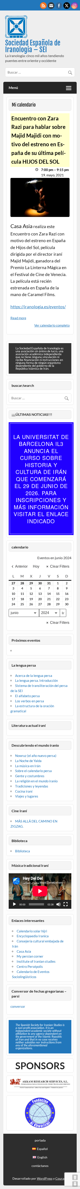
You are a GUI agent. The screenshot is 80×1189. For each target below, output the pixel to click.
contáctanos (40, 1165)
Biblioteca (22, 851)
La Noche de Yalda (28, 761)
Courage (61, 1178)
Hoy (36, 566)
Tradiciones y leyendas (31, 786)
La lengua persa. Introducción (36, 680)
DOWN (75, 1184)
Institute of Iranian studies (36, 961)
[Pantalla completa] (65, 904)
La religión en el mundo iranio (36, 781)
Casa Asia (24, 951)
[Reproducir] (14, 904)
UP (75, 1177)
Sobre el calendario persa (33, 771)
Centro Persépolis (30, 966)
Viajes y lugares (26, 796)
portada (40, 1140)
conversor (17, 1006)
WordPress (44, 1178)
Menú (13, 87)
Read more (18, 318)
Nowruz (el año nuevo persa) (35, 756)
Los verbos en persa (29, 701)
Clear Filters (59, 566)
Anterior (21, 566)
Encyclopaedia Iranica (33, 936)
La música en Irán (27, 766)
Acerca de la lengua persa (33, 676)
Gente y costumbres (29, 776)
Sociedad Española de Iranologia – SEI (32, 46)
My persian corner (30, 956)
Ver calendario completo (52, 325)
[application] (40, 891)
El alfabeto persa (27, 696)
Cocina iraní (23, 791)
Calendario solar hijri (32, 931)
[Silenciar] (58, 904)
